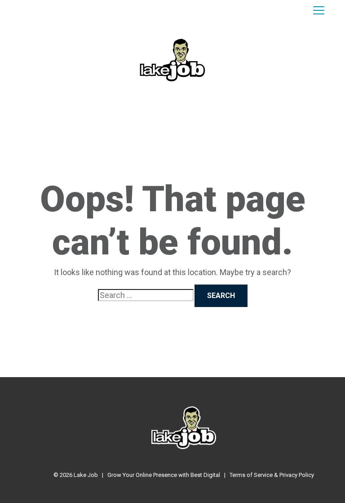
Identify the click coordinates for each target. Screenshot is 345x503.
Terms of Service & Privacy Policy (272, 475)
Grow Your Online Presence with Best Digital (163, 475)
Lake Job (86, 475)
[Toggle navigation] (319, 10)
